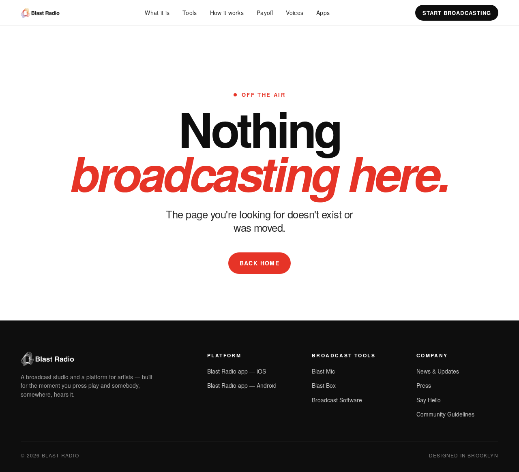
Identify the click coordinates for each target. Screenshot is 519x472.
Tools (189, 13)
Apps (323, 13)
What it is (157, 13)
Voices (294, 13)
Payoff (265, 13)
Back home (260, 263)
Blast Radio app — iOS (236, 371)
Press (423, 385)
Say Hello (428, 400)
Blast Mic (323, 371)
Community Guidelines (445, 414)
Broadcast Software (337, 400)
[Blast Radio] (40, 13)
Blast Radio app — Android (242, 385)
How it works (227, 13)
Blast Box (324, 385)
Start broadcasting (456, 13)
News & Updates (437, 371)
